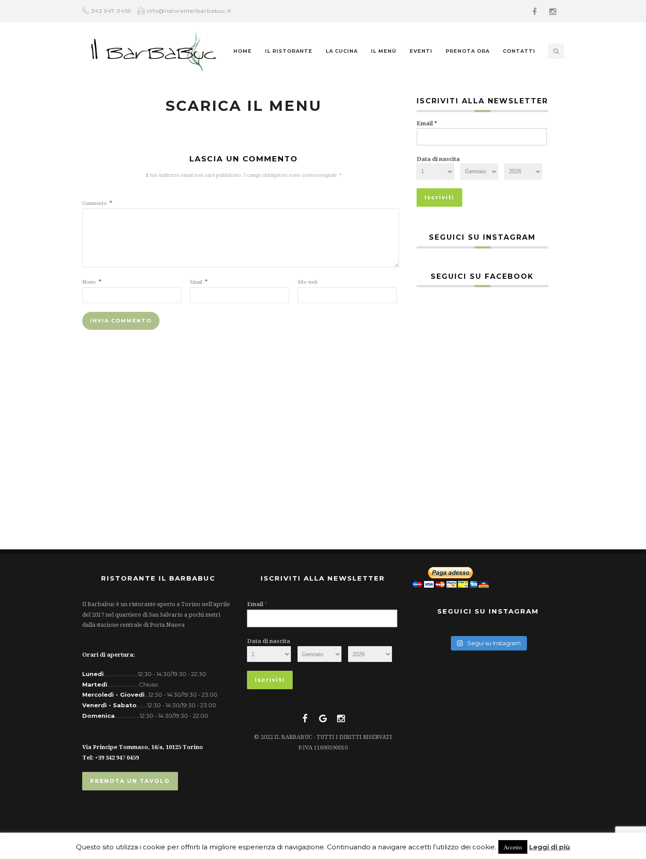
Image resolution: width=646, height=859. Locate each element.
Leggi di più (549, 847)
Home (242, 51)
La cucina (342, 51)
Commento (97, 203)
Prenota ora (468, 51)
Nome (92, 282)
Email (199, 282)
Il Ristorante (288, 51)
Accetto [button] (513, 847)
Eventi (421, 51)
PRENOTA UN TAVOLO (130, 781)
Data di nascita (438, 159)
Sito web (308, 282)
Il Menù (383, 51)
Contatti (519, 51)
